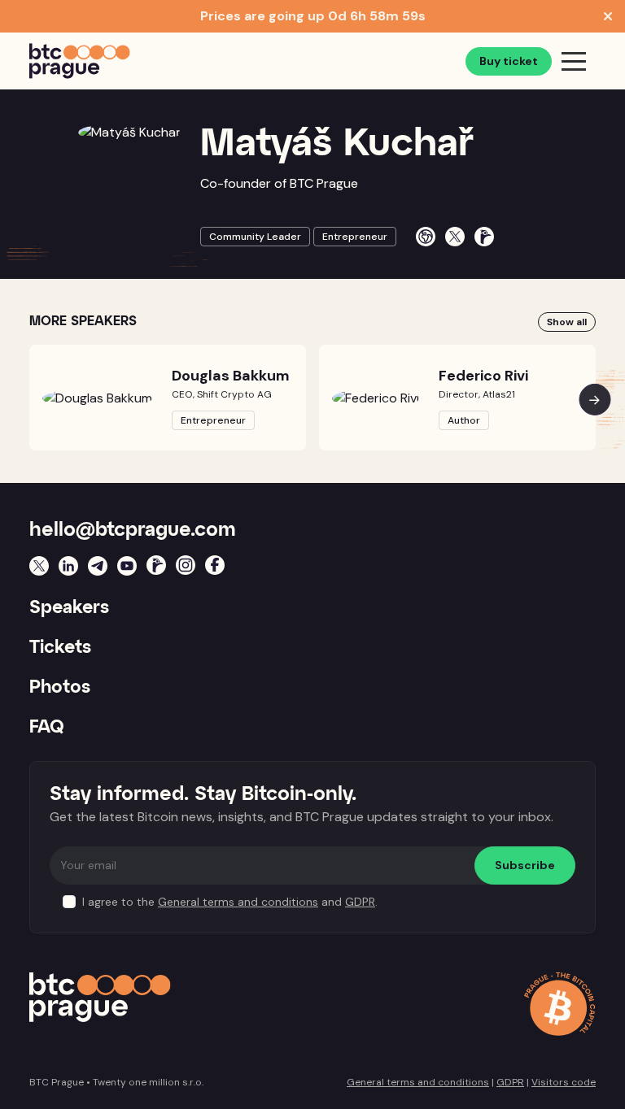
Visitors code (563, 1082)
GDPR (360, 901)
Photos (59, 688)
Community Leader (255, 236)
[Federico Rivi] (375, 398)
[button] (595, 399)
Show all (567, 321)
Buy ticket (508, 61)
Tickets (60, 648)
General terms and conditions (238, 901)
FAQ (46, 728)
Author (464, 420)
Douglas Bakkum (231, 375)
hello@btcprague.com (132, 530)
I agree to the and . (230, 901)
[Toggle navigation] (574, 61)
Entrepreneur (354, 236)
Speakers (69, 608)
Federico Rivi (483, 375)
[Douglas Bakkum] (97, 398)
